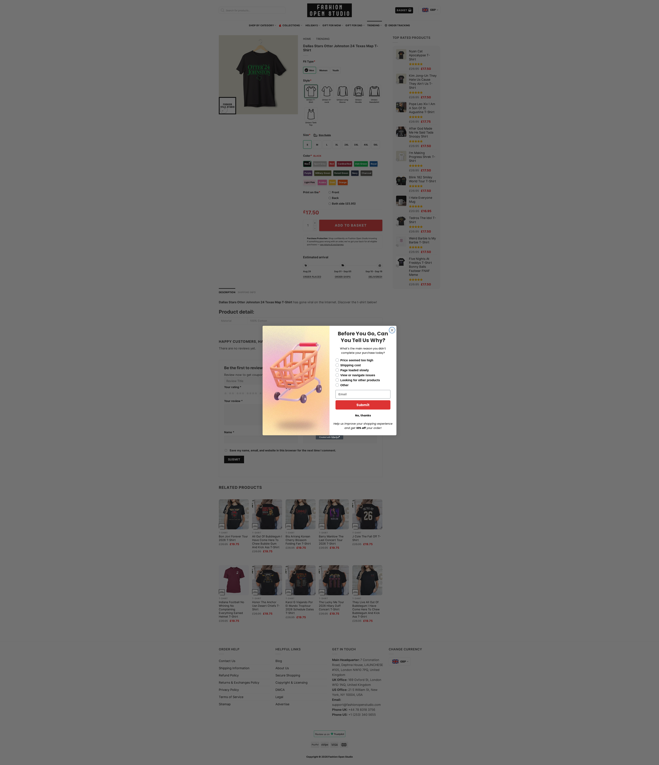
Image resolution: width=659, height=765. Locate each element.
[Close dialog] (392, 330)
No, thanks (363, 415)
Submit (362, 404)
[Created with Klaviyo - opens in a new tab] (329, 437)
